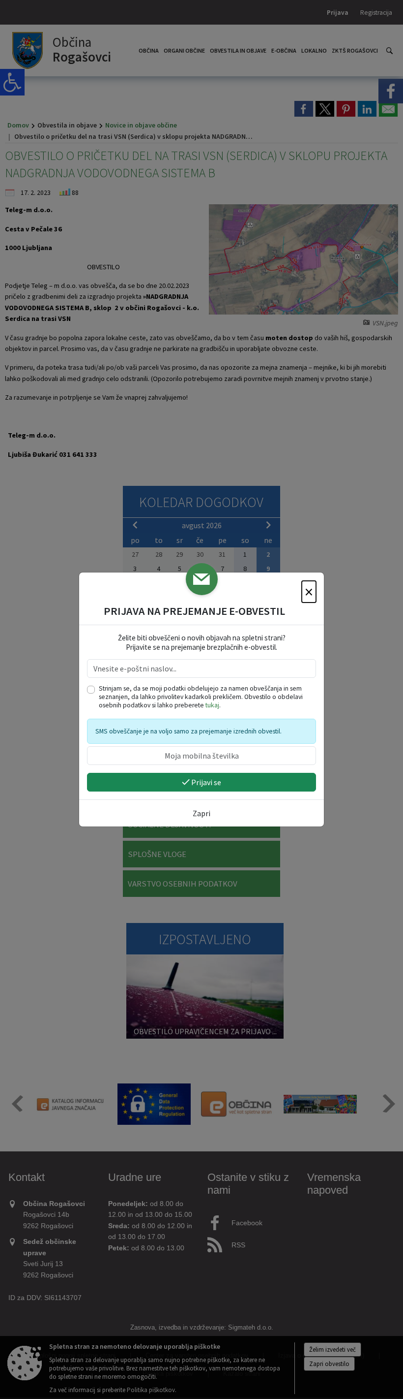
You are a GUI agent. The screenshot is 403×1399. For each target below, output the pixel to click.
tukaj (212, 705)
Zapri (201, 813)
